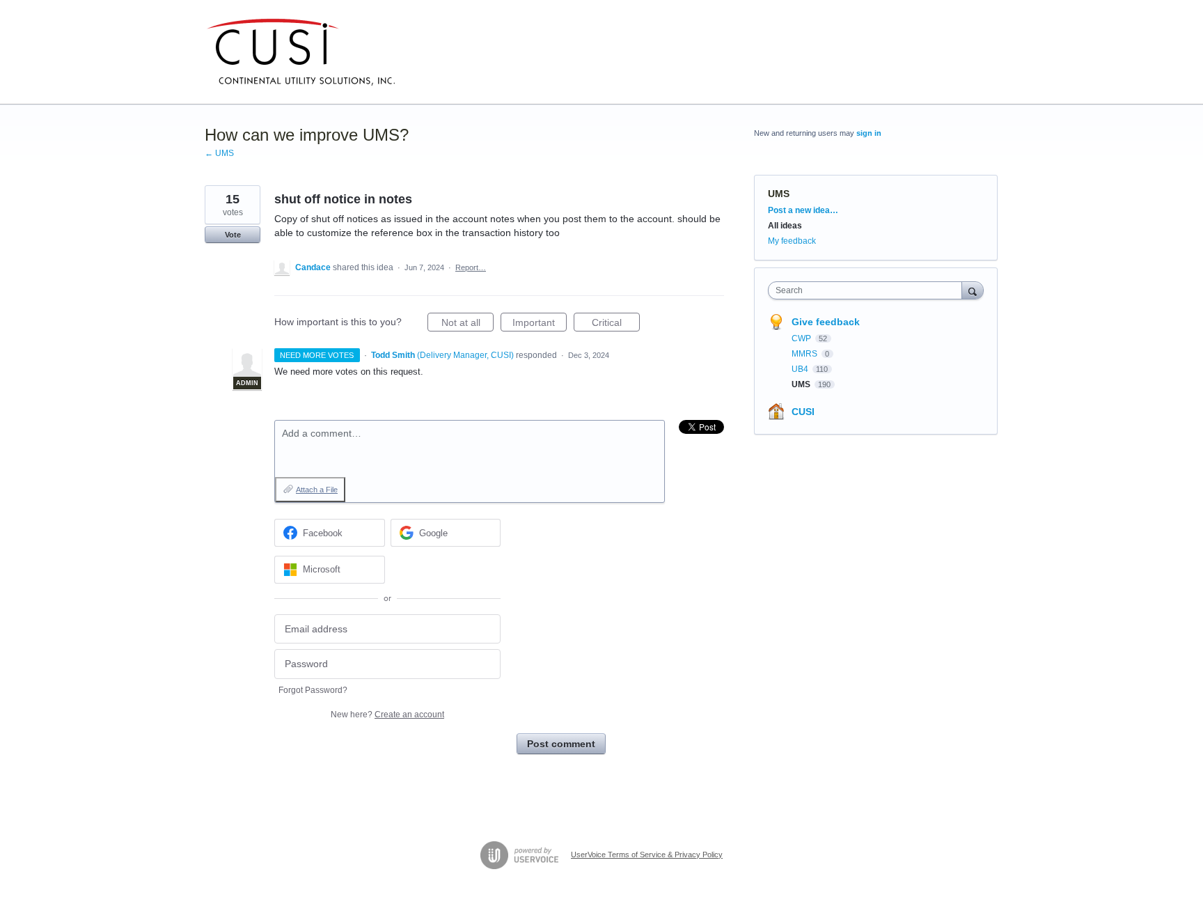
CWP (802, 338)
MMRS (805, 354)
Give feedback (826, 321)
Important (539, 324)
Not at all (467, 324)
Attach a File (317, 489)
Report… (470, 267)
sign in (868, 133)
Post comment (561, 743)
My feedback (792, 241)
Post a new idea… (803, 210)
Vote (233, 235)
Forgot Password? (312, 690)
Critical (616, 324)
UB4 (801, 369)
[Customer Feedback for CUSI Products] (301, 52)
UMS (778, 193)
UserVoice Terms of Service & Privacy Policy (647, 854)
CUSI (803, 411)
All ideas (785, 226)
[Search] (972, 290)
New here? (387, 714)
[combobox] (868, 290)
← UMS (219, 153)
